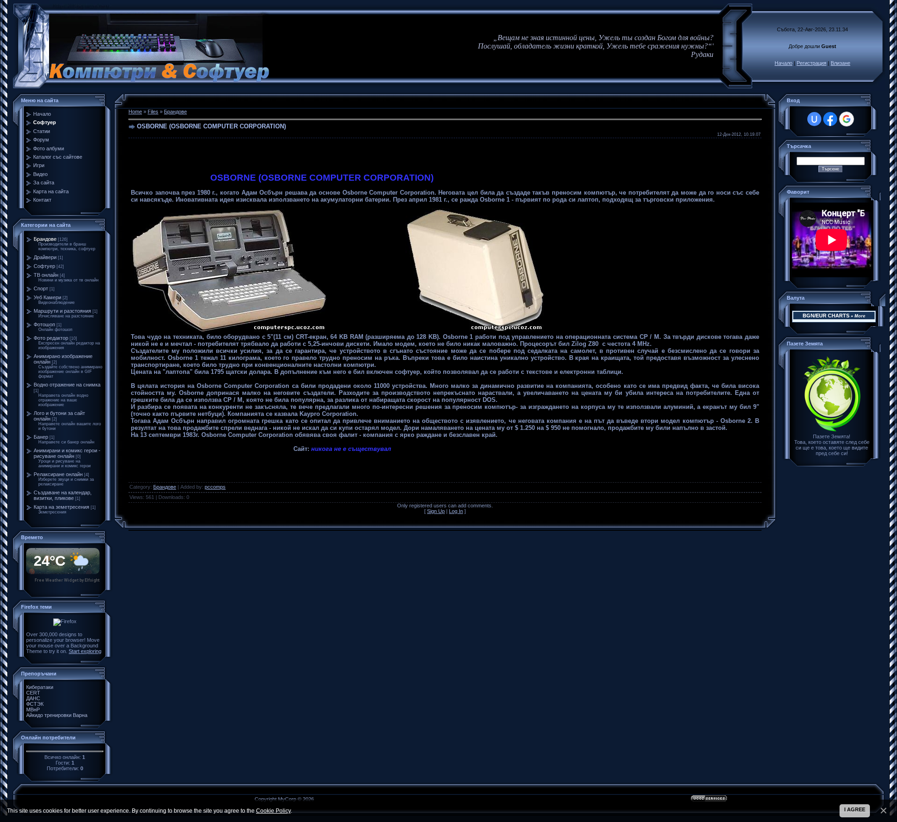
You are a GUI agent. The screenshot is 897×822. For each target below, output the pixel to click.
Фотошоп (44, 324)
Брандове (45, 239)
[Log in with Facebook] (830, 119)
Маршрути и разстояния (62, 311)
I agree (854, 809)
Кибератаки (39, 687)
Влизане (840, 63)
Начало (783, 63)
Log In (456, 511)
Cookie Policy (273, 811)
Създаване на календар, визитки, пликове (63, 495)
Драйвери (45, 257)
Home (135, 111)
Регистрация (811, 63)
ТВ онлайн (46, 275)
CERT (33, 693)
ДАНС (33, 698)
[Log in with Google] (846, 119)
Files (153, 111)
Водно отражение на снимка (67, 384)
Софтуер (44, 266)
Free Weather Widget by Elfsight (67, 580)
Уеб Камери (47, 297)
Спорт (41, 288)
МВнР (33, 709)
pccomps (215, 487)
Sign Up (436, 511)
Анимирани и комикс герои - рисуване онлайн (67, 453)
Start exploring (85, 651)
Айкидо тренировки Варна (56, 715)
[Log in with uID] (814, 119)
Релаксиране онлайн (58, 474)
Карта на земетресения (61, 507)
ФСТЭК (34, 704)
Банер (41, 437)
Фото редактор (51, 338)
